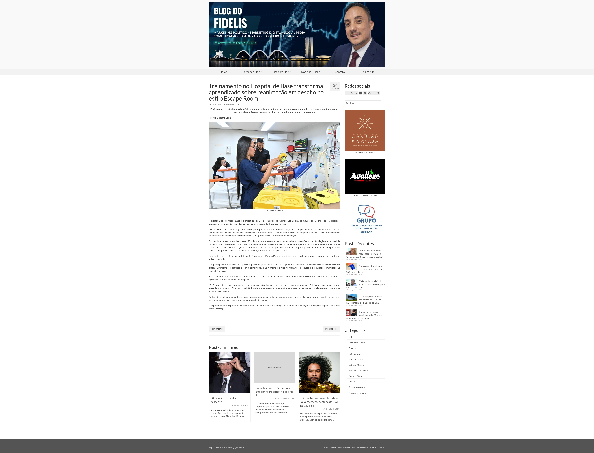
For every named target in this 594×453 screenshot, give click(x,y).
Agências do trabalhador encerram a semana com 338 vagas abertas (364, 269)
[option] (229, 386)
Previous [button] (211, 392)
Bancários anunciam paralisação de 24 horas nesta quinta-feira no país (364, 315)
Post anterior (217, 329)
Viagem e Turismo (357, 393)
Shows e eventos (357, 387)
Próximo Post (331, 329)
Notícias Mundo (356, 365)
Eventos (352, 348)
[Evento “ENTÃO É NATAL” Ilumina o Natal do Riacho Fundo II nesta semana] (319, 372)
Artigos (352, 337)
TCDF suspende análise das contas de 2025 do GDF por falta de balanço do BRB (364, 299)
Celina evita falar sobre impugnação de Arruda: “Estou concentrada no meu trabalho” (364, 253)
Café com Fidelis (357, 342)
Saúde (352, 381)
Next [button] (337, 392)
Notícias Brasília (228, 104)
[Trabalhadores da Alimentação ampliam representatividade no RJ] (229, 367)
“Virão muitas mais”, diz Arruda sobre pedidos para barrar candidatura (365, 284)
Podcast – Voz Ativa (358, 370)
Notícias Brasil (355, 354)
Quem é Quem (356, 376)
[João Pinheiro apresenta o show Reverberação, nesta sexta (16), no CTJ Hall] (274, 372)
